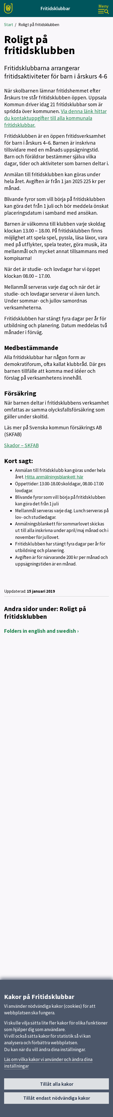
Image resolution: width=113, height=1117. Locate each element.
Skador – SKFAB (21, 445)
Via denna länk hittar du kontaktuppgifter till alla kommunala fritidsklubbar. (55, 118)
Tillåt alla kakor (56, 1084)
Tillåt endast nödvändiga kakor (56, 1098)
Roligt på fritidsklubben (38, 24)
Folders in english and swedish (40, 631)
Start (8, 24)
